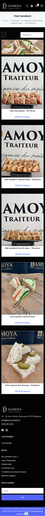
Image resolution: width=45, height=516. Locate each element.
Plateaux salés (16, 23)
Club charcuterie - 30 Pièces (22, 111)
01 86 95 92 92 (7, 424)
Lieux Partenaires (8, 460)
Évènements (6, 464)
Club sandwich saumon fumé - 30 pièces (22, 179)
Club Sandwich (30, 23)
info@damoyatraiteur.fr (10, 420)
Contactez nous (7, 468)
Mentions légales (8, 476)
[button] (31, 5)
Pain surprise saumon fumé (22, 317)
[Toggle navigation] (42, 6)
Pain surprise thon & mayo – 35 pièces (22, 385)
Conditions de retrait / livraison (13, 472)
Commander (15, 21)
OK (22, 497)
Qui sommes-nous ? (9, 457)
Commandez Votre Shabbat (32, 21)
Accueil (5, 21)
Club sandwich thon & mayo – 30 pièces (22, 248)
